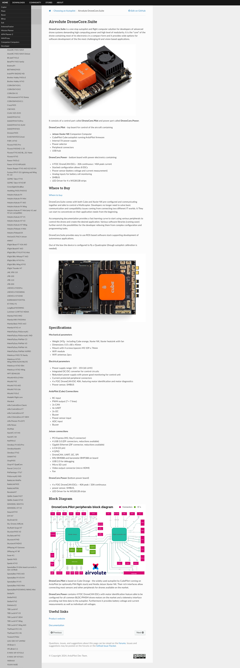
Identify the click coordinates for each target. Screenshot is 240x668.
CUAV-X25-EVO (14, 113)
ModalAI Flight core (15, 397)
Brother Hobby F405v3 (16, 78)
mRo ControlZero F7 (15, 409)
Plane (3, 11)
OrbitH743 (11, 457)
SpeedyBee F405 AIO (15, 574)
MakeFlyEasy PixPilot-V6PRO (19, 351)
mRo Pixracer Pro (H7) (16, 421)
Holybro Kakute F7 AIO (16, 203)
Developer (5, 46)
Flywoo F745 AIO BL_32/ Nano (19, 153)
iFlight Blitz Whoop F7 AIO (17, 257)
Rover (3, 15)
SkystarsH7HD (13, 540)
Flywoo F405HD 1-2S (16, 149)
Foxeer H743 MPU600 (16, 165)
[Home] (50, 11)
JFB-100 (10, 276)
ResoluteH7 (12, 492)
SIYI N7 (10, 516)
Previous (57, 632)
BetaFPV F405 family (15, 62)
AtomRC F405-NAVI (15, 50)
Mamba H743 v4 (14, 328)
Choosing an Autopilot (64, 11)
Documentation (56, 625)
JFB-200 (10, 284)
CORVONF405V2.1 (15, 101)
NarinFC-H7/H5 (13, 433)
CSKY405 (11, 109)
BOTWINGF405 (13, 70)
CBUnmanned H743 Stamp (18, 97)
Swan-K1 (10, 556)
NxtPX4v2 (11, 441)
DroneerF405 (12, 133)
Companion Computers (10, 42)
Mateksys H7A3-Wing (16, 370)
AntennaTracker (7, 27)
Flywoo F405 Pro (14, 145)
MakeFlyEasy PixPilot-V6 (17, 347)
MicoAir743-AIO (14, 386)
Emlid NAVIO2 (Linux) (15, 137)
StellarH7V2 (12, 601)
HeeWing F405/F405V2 (17, 191)
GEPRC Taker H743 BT (16, 183)
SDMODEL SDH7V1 (15, 504)
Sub (2, 23)
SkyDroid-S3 (12, 520)
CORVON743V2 (14, 89)
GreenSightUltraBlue (15, 187)
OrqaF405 (11, 461)
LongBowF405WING (15, 308)
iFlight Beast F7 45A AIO (17, 245)
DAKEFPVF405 (13, 129)
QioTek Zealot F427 (15, 496)
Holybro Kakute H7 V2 (16, 221)
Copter (4, 7)
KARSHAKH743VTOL (16, 300)
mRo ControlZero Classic (17, 405)
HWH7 (10, 241)
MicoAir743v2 (13, 393)
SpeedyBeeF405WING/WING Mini (21, 590)
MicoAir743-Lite (14, 389)
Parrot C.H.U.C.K (14, 468)
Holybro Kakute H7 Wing (17, 225)
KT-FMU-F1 (12, 304)
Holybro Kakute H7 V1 (16, 217)
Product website (57, 619)
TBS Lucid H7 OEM (14, 617)
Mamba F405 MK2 (14, 316)
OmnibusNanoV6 (14, 449)
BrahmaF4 (11, 66)
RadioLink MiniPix (14, 480)
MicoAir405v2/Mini (15, 378)
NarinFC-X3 (12, 437)
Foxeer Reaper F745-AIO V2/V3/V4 (21, 169)
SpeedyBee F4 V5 (14, 582)
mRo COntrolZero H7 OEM (18, 417)
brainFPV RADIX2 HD (16, 74)
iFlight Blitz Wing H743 (16, 264)
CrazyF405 (11, 105)
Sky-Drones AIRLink (15, 524)
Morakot (10, 401)
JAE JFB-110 (12, 272)
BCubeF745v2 (13, 58)
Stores (49, 3)
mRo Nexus (11, 425)
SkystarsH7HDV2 (14, 544)
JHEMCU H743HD (15, 296)
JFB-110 (10, 280)
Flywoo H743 (12, 157)
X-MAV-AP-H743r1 (15, 657)
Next (139, 632)
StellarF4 (10, 594)
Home (5, 3)
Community (35, 3)
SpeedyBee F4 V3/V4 (16, 578)
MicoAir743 (12, 382)
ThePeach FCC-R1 (14, 633)
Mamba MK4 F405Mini (16, 320)
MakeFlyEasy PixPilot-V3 (17, 343)
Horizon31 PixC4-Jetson (17, 237)
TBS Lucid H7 (12, 609)
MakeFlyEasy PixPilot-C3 (17, 339)
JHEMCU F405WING (16, 292)
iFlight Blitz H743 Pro (15, 260)
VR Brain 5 (11, 645)
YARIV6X (11, 661)
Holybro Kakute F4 (14, 195)
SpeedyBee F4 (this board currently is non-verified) (22, 569)
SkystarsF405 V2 (14, 532)
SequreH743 (12, 512)
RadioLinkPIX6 (13, 488)
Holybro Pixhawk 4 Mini (16, 229)
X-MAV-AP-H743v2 (15, 653)
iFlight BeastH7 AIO (15, 249)
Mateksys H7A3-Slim (15, 366)
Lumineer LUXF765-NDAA (18, 312)
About (60, 3)
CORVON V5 (12, 93)
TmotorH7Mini (13, 637)
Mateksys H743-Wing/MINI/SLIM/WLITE (17, 361)
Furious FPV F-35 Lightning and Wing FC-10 (22, 174)
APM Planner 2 (7, 34)
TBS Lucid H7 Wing (14, 621)
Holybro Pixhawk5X (15, 233)
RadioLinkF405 (13, 484)
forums (122, 643)
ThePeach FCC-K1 (14, 629)
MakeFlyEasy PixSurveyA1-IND (19, 336)
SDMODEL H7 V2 (14, 508)
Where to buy (55, 195)
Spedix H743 (12, 563)
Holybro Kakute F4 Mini (16, 199)
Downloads (18, 3)
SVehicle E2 (12, 605)
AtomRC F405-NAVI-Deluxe (18, 54)
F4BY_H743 (12, 141)
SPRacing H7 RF (13, 551)
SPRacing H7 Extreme (16, 548)
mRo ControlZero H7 (15, 413)
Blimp (3, 19)
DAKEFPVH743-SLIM (16, 125)
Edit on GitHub (138, 11)
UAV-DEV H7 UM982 (16, 641)
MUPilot (10, 429)
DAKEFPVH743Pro (15, 121)
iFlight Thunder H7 (14, 268)
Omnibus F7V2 (13, 453)
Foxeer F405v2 (13, 161)
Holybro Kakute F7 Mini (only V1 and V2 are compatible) (21, 212)
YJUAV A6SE (12, 665)
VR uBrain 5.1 (12, 649)
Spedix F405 (12, 559)
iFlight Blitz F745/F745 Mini (18, 253)
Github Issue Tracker (106, 646)
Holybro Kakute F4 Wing (17, 207)
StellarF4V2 (12, 597)
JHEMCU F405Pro (14, 288)
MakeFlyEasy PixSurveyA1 (17, 332)
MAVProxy (5, 38)
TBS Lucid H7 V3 (14, 613)
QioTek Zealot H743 (15, 500)
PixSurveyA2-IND (14, 476)
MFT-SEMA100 (13, 374)
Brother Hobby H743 (15, 81)
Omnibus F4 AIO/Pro (15, 445)
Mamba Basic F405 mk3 (16, 324)
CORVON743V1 (14, 86)
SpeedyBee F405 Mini (16, 586)
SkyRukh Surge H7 (14, 528)
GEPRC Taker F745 (15, 179)
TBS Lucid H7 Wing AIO (16, 625)
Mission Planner (7, 31)
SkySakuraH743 (13, 536)
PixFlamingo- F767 (14, 472)
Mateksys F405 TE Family (17, 355)
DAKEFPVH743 (13, 117)
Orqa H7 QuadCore (14, 465)
